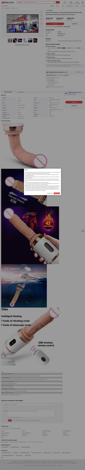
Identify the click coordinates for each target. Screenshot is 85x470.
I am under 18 (49, 193)
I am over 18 (57, 193)
